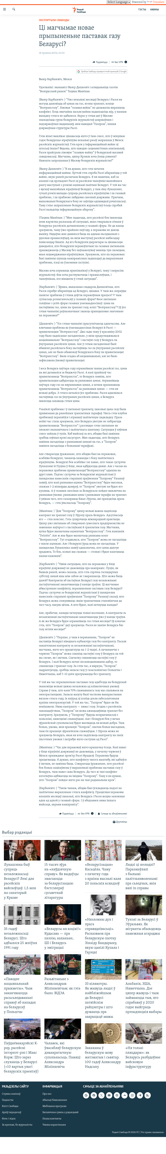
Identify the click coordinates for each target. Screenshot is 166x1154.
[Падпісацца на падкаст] (117, 1095)
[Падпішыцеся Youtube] (109, 1095)
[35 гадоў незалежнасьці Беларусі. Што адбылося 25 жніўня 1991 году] (22, 914)
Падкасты (7, 1100)
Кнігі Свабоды (10, 1106)
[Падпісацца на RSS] (147, 1095)
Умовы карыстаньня (54, 1124)
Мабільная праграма (54, 1106)
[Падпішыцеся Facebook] (94, 1095)
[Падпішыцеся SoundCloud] (124, 1095)
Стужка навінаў (11, 1094)
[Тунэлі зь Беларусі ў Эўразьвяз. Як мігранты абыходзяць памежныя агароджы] (143, 905)
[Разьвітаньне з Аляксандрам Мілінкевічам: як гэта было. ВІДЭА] (62, 964)
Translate (159, 2)
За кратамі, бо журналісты (17, 1124)
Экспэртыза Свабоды (54, 20)
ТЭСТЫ (142, 9)
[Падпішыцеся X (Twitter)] (101, 1095)
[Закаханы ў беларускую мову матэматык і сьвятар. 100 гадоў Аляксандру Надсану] (103, 1033)
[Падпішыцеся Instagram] (132, 1095)
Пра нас (47, 1094)
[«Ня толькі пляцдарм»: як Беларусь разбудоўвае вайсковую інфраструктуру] (143, 1033)
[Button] (100, 62)
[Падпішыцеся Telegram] (140, 1095)
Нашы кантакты (51, 1118)
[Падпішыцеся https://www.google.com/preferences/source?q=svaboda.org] (86, 1095)
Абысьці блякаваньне (54, 1100)
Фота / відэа (9, 1118)
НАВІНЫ (154, 9)
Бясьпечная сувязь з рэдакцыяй (60, 1112)
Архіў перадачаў (11, 1112)
